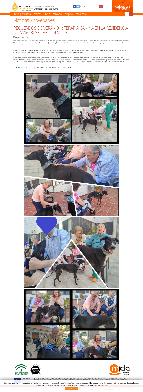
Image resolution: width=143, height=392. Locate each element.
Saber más (103, 385)
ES (127, 14)
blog (47, 13)
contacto (57, 13)
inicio (16, 13)
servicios (26, 13)
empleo (69, 13)
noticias (37, 13)
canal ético (81, 13)
